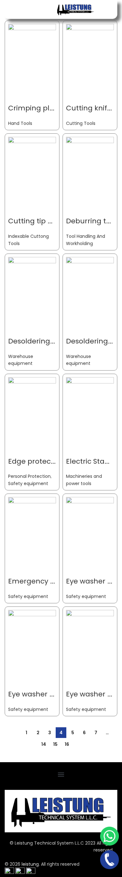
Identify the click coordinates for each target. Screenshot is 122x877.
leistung (30, 864)
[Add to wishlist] (16, 95)
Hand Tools (20, 123)
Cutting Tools (80, 123)
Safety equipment (28, 483)
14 (43, 744)
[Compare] (16, 80)
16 (67, 744)
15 (55, 744)
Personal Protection (29, 476)
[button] (61, 774)
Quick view (33, 80)
